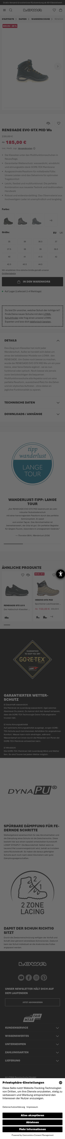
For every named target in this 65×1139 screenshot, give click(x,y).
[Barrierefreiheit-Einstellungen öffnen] (60, 574)
